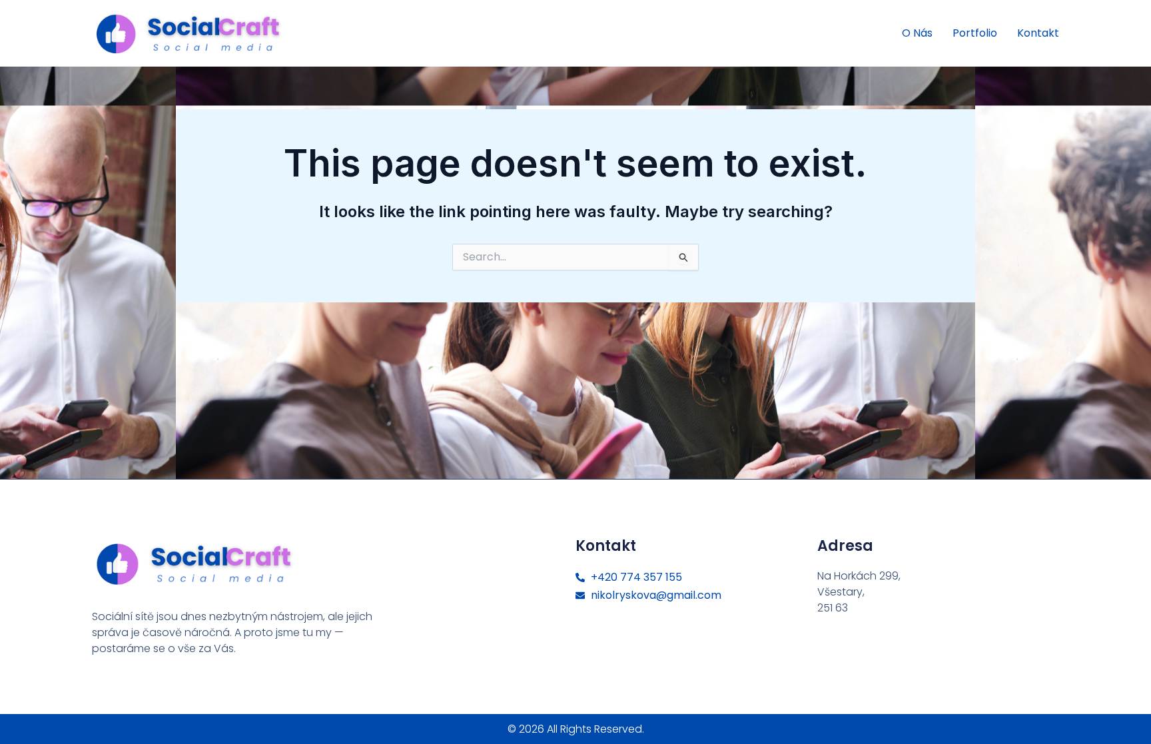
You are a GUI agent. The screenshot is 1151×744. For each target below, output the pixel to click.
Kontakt (1038, 33)
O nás (917, 33)
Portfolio (975, 33)
